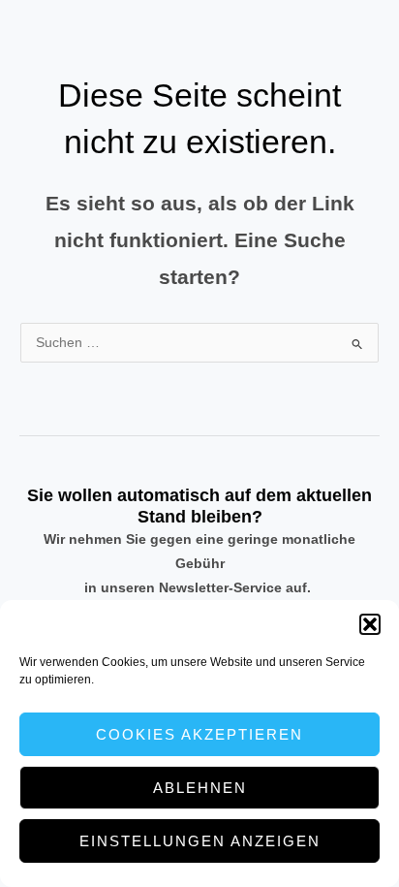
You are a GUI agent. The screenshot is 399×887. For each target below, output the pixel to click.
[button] (370, 624)
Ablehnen (200, 787)
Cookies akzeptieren (199, 734)
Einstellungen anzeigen (200, 841)
